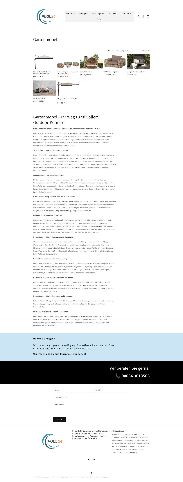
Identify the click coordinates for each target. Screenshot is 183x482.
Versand (82, 477)
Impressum (105, 477)
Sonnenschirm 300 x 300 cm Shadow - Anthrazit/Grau (42, 72)
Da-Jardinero (45, 477)
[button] (138, 16)
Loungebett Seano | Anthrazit (136, 72)
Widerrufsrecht (55, 477)
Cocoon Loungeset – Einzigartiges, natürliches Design (67, 72)
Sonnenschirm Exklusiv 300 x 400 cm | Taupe (67, 99)
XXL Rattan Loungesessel (111, 72)
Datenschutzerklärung (67, 477)
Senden (59, 419)
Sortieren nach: (113, 51)
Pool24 (39, 477)
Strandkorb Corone (86, 72)
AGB (77, 477)
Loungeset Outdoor (39, 98)
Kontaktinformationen (93, 477)
